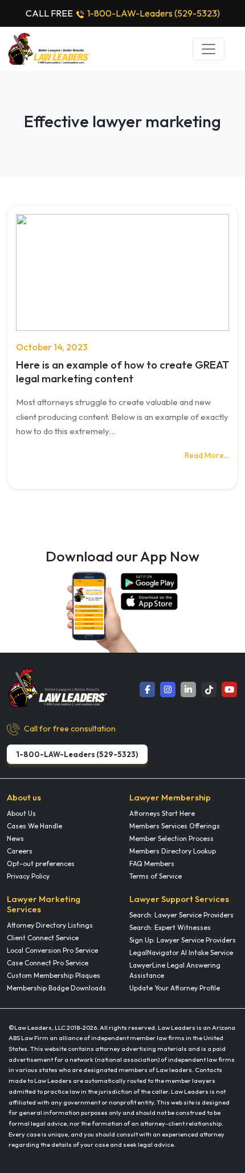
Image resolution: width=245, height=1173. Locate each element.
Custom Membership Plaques (53, 975)
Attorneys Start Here (162, 813)
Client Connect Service (43, 937)
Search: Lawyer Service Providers (181, 915)
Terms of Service (155, 876)
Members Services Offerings (174, 826)
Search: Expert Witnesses (170, 927)
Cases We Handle (34, 826)
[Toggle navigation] (208, 49)
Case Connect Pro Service (47, 962)
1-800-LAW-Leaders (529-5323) (153, 13)
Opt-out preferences (41, 863)
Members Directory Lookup (172, 851)
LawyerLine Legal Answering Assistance (174, 970)
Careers (19, 851)
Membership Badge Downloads (56, 988)
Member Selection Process (171, 838)
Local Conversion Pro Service (52, 950)
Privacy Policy (28, 876)
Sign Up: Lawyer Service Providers (182, 940)
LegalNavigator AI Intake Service (181, 952)
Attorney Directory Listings (50, 925)
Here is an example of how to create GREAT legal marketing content (122, 372)
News (15, 838)
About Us (21, 813)
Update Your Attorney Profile (174, 988)
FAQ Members (151, 863)
